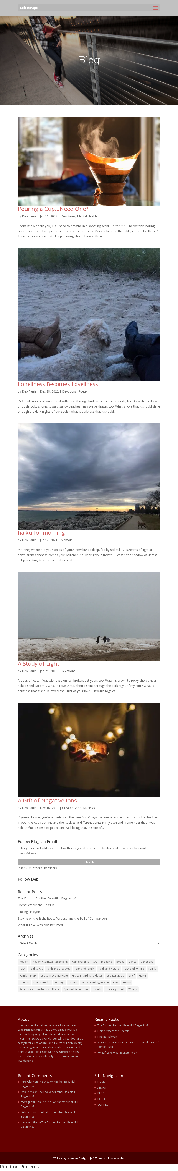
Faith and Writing (134, 968)
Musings (89, 808)
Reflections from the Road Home (40, 989)
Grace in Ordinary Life (54, 975)
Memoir (66, 540)
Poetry (83, 391)
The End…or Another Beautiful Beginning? (47, 898)
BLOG (101, 1093)
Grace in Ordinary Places (87, 975)
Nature (73, 982)
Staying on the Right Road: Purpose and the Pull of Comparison (62, 918)
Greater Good (71, 808)
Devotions (68, 216)
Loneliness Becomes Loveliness (58, 384)
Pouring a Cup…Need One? (53, 209)
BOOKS (101, 1099)
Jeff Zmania (97, 1158)
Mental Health (87, 216)
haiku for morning (41, 532)
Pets (115, 982)
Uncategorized (115, 989)
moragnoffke (29, 1102)
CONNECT (103, 1104)
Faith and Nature (109, 968)
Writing (132, 989)
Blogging (106, 962)
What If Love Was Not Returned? (41, 925)
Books (120, 962)
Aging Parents (80, 962)
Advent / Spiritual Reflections (50, 962)
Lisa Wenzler (116, 1158)
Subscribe (89, 862)
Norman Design (77, 1158)
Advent (24, 962)
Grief (132, 975)
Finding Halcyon (29, 912)
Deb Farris (29, 216)
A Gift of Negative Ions (47, 800)
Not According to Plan (95, 982)
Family (152, 968)
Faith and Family (84, 968)
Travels (96, 989)
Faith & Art (36, 968)
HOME (101, 1082)
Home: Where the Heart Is (36, 905)
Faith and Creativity (58, 968)
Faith (22, 968)
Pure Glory (27, 1082)
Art (95, 962)
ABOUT (102, 1087)
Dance (132, 962)
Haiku (142, 975)
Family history (28, 975)
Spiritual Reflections (76, 989)
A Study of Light (38, 663)
